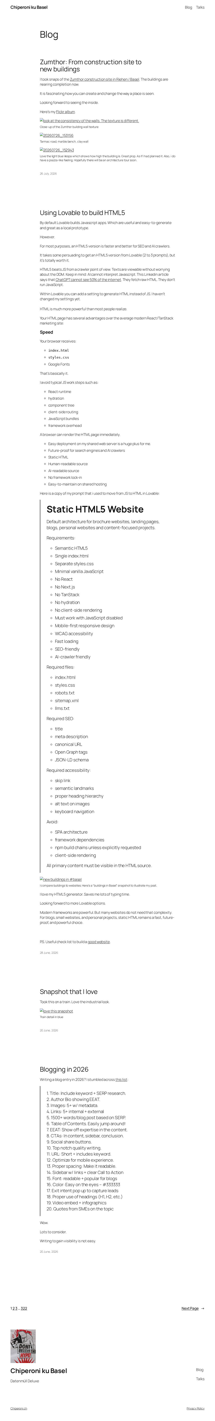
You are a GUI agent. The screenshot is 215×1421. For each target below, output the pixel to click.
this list (121, 1079)
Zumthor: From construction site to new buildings (91, 65)
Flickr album (65, 111)
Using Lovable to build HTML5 (82, 212)
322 (24, 1308)
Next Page (193, 1308)
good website (99, 941)
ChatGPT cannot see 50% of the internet (88, 279)
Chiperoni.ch (18, 1408)
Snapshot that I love (69, 991)
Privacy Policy (196, 1408)
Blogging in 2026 (64, 1069)
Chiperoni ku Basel (28, 7)
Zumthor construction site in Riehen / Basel (104, 79)
